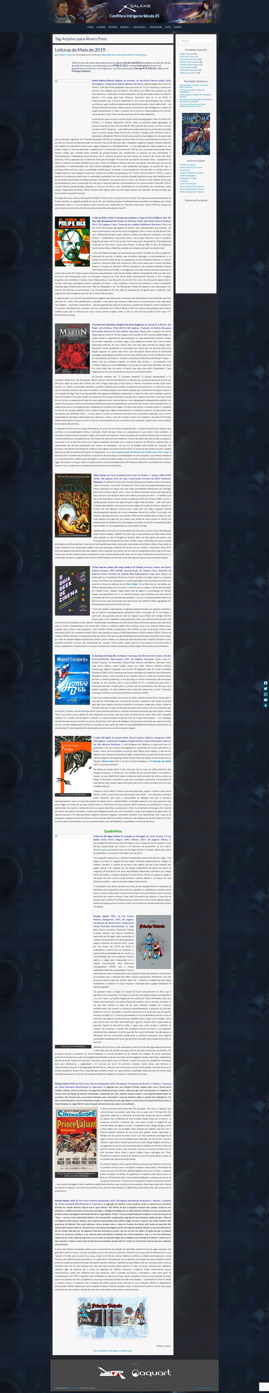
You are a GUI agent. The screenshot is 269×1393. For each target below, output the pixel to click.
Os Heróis (101, 27)
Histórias (112, 27)
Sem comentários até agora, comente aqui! (113, 1350)
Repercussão (156, 27)
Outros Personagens (188, 183)
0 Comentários (140, 54)
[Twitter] (265, 688)
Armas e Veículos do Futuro (191, 167)
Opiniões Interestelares (189, 65)
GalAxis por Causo (187, 56)
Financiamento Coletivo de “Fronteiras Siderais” (195, 96)
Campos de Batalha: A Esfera (191, 173)
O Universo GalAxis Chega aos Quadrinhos (192, 91)
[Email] (265, 700)
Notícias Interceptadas (189, 62)
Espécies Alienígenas (188, 175)
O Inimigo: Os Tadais (188, 178)
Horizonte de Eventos (189, 59)
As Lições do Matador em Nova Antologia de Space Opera (193, 105)
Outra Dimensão (123, 54)
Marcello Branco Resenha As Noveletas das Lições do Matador (196, 100)
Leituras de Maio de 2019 (80, 49)
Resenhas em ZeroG (188, 73)
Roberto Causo (66, 54)
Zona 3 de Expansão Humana (192, 192)
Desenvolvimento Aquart (204, 1388)
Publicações (139, 27)
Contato (178, 27)
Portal (90, 27)
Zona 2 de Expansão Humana (192, 189)
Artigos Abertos (107, 54)
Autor (168, 27)
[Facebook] (265, 683)
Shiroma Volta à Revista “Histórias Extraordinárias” (194, 86)
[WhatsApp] (265, 694)
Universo (124, 27)
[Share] (265, 705)
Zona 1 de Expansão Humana (192, 186)
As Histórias (185, 170)
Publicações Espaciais (189, 70)
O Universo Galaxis (187, 165)
